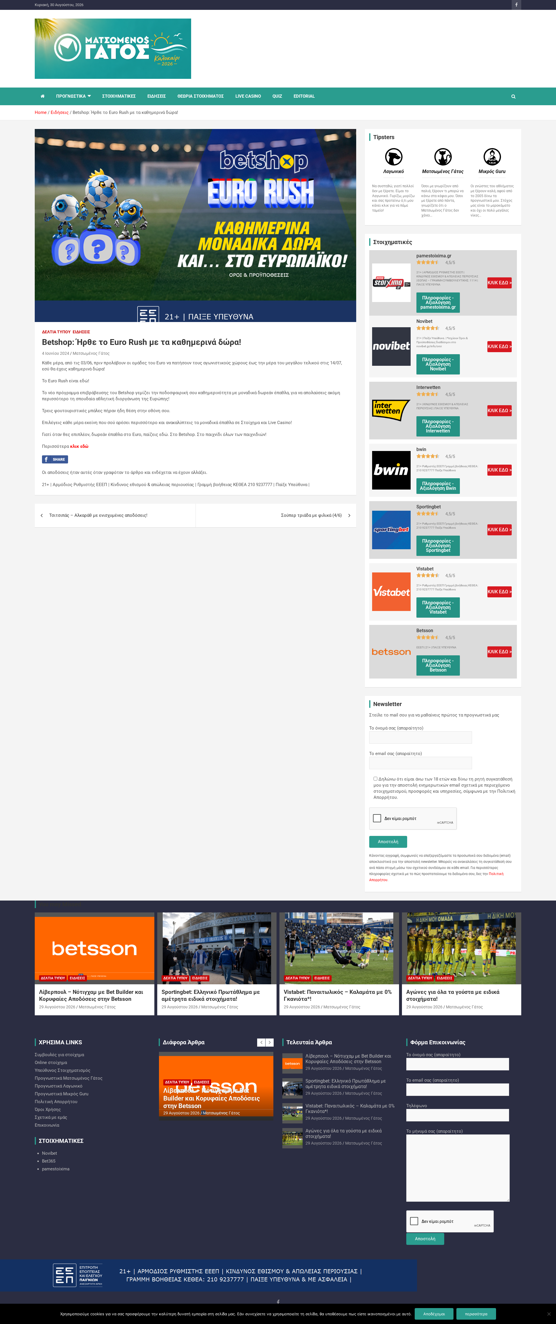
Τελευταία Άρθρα (309, 1042)
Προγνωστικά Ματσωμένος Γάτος (69, 1078)
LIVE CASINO (248, 96)
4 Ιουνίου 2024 (55, 353)
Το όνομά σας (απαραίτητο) (396, 728)
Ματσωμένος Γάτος (91, 353)
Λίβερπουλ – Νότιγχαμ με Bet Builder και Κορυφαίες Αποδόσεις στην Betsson (91, 996)
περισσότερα (476, 1314)
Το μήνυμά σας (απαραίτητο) (434, 1131)
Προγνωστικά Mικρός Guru (61, 1093)
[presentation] (261, 1043)
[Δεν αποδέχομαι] (549, 1314)
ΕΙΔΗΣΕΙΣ (156, 96)
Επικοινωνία (47, 1125)
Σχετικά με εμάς (51, 1117)
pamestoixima (56, 1169)
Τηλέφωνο (416, 1105)
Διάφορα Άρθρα (183, 1042)
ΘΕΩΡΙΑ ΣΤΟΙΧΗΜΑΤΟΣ (201, 96)
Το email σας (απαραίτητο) (395, 753)
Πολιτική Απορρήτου (56, 1101)
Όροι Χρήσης (48, 1109)
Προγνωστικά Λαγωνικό (59, 1086)
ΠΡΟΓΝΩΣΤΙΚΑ (71, 96)
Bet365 (48, 1161)
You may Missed (60, 904)
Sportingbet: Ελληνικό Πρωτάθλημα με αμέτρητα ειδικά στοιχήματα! (211, 996)
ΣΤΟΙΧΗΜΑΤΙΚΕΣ (119, 96)
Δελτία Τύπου (56, 332)
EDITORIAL (304, 96)
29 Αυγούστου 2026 (57, 1007)
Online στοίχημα (51, 1062)
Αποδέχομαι (434, 1314)
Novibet (49, 1153)
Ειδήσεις (81, 332)
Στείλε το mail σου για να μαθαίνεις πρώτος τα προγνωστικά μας (434, 715)
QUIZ (277, 96)
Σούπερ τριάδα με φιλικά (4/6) (311, 515)
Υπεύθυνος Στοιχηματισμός (62, 1070)
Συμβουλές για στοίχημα (59, 1054)
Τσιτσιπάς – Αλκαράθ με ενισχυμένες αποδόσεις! (98, 515)
